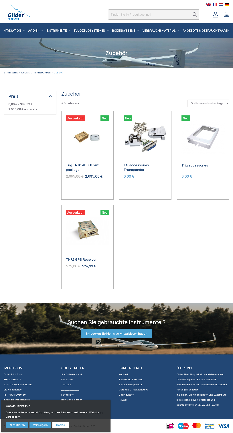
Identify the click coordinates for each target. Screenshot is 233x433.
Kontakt (123, 374)
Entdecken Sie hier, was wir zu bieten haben (116, 334)
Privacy (123, 399)
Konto (215, 14)
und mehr (22, 109)
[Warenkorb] (226, 14)
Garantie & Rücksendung (133, 389)
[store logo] (19, 11)
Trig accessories (194, 165)
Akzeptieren (17, 425)
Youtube (66, 384)
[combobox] (153, 14)
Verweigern (40, 425)
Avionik (25, 72)
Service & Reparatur (130, 384)
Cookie (60, 425)
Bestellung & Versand (131, 379)
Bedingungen (126, 394)
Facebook (67, 379)
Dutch (221, 4)
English (208, 4)
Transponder (42, 72)
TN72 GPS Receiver (81, 259)
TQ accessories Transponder (136, 167)
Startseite (11, 72)
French (215, 4)
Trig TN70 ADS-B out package (82, 167)
